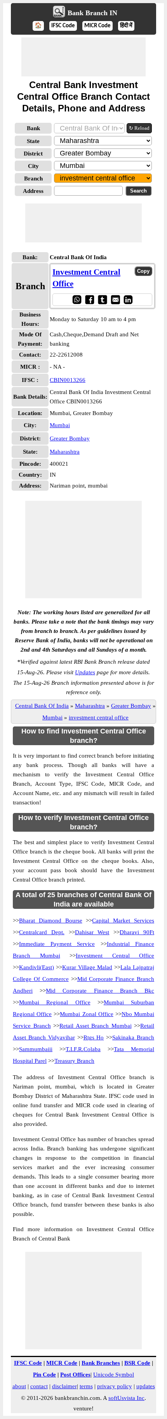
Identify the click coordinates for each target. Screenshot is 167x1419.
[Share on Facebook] (89, 299)
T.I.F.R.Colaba (83, 1049)
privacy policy (114, 1386)
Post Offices (75, 1374)
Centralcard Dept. (41, 932)
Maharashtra (65, 452)
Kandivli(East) (36, 967)
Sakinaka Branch (133, 1037)
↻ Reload (139, 128)
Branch (33, 178)
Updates (85, 672)
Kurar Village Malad (87, 967)
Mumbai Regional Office (54, 1002)
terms (86, 1386)
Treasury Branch (74, 1061)
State (33, 141)
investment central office (99, 717)
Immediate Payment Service (57, 944)
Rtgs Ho (94, 1037)
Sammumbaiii (35, 1049)
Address (33, 191)
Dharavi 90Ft (137, 932)
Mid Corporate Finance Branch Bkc (100, 991)
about (19, 1386)
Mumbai (60, 425)
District (33, 153)
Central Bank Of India (42, 706)
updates (145, 1386)
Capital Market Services (123, 920)
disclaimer (64, 1386)
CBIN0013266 (67, 380)
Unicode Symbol (113, 1374)
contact (39, 1386)
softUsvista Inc (126, 1398)
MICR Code (97, 26)
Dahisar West (92, 932)
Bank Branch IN (92, 13)
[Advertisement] (83, 56)
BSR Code (137, 1363)
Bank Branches (101, 1363)
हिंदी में (126, 26)
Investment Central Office (115, 955)
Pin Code (44, 1374)
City (33, 166)
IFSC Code (63, 26)
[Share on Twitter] (102, 299)
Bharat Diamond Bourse (50, 920)
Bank (33, 128)
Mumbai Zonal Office (86, 1014)
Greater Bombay (70, 438)
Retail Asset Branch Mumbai (95, 1026)
